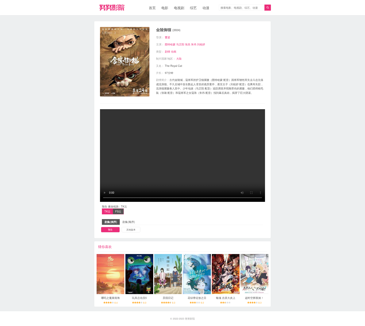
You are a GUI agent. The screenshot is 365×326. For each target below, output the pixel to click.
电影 (164, 7)
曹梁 (167, 37)
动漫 (205, 7)
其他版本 (131, 229)
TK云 (107, 211)
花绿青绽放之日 (197, 298)
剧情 (167, 51)
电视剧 (179, 7)
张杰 (187, 44)
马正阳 (180, 44)
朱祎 (193, 44)
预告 (110, 229)
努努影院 (190, 318)
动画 (173, 51)
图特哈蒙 (170, 44)
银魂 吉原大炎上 (225, 298)
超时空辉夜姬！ (254, 298)
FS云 (118, 211)
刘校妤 (201, 44)
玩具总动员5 (139, 298)
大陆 (179, 58)
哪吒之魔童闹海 (110, 298)
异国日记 (168, 298)
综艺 (193, 7)
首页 (152, 7)
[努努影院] (112, 7)
